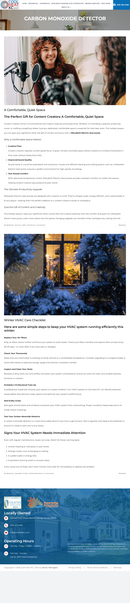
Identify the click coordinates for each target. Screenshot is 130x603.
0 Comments (40, 225)
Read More (122, 225)
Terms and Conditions (97, 567)
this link (116, 218)
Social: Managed (49, 567)
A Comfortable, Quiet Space (24, 110)
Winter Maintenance (36, 473)
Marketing (9, 225)
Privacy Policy (75, 567)
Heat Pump (31, 225)
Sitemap (117, 567)
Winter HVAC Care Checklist (25, 320)
